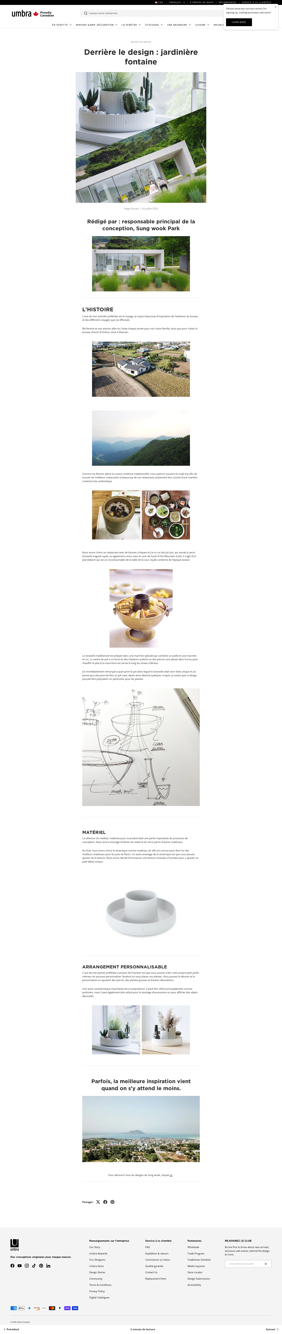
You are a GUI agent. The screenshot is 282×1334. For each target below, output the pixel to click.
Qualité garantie (154, 1266)
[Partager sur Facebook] (105, 1202)
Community (95, 1278)
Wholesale (193, 1247)
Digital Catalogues (99, 1297)
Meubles (220, 25)
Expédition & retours (156, 1253)
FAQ (147, 1247)
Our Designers (97, 1259)
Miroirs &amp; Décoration (95, 25)
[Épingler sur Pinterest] (112, 1202)
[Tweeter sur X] (98, 1202)
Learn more (239, 22)
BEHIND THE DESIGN (141, 41)
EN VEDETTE (60, 25)
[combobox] (152, 13)
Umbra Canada (23, 1322)
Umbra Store (96, 1266)
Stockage (152, 25)
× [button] (275, 7)
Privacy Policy (97, 1291)
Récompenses (228, 2)
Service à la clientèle (257, 2)
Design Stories (97, 1272)
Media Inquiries (196, 1266)
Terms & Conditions (100, 1284)
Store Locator (195, 1272)
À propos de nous (202, 2)
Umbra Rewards (98, 1253)
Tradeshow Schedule (199, 1259)
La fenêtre (129, 25)
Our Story (94, 1247)
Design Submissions (199, 1278)
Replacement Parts (155, 1278)
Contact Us (151, 1272)
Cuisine (200, 25)
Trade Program (196, 1253)
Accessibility (194, 1284)
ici (171, 1175)
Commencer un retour (157, 1259)
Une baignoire (177, 25)
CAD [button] (160, 2)
